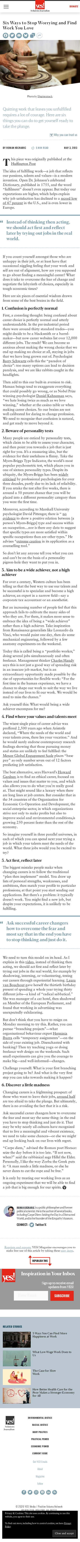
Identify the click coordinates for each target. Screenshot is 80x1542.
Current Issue (40, 1453)
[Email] (19, 35)
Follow (40, 1483)
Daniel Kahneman (50, 396)
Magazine (40, 1476)
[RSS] (54, 1492)
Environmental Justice (40, 1417)
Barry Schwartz (14, 361)
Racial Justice (40, 1424)
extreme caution (29, 541)
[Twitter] (12, 35)
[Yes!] (40, 5)
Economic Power (40, 1446)
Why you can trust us (65, 134)
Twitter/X (40, 1224)
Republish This (40, 1261)
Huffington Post (23, 164)
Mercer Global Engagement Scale (28, 756)
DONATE (74, 6)
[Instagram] (36, 1492)
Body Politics (40, 1432)
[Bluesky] (25, 35)
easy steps (67, 1250)
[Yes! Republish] (33, 36)
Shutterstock (45, 96)
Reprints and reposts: (17, 1247)
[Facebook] (5, 35)
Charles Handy (62, 660)
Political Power (40, 1439)
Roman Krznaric (16, 148)
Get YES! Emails (40, 1462)
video (29, 962)
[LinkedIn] (48, 1492)
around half (66, 1097)
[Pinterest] (42, 1492)
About (40, 1469)
